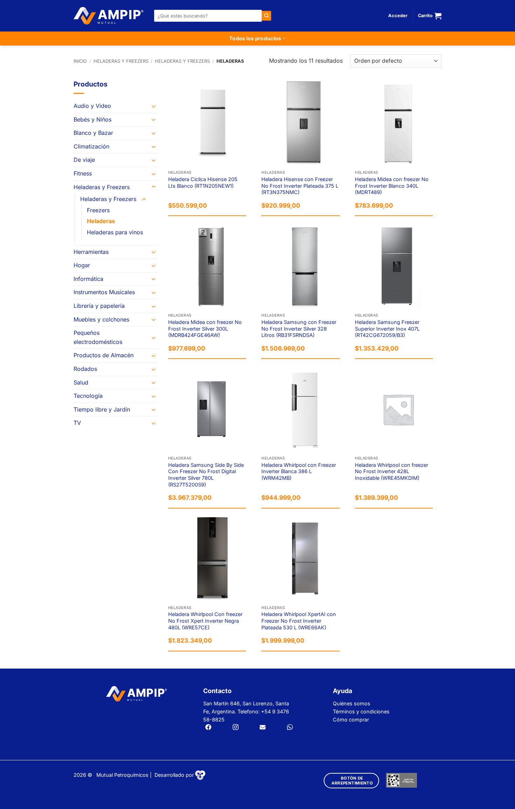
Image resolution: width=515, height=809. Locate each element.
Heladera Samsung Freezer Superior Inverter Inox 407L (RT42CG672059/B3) (387, 328)
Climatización (91, 146)
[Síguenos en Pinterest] (290, 728)
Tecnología (88, 395)
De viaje (84, 159)
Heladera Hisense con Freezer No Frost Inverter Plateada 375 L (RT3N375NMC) (299, 185)
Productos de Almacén (103, 355)
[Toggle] (153, 106)
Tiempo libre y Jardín (102, 409)
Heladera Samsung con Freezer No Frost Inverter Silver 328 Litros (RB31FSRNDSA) (298, 328)
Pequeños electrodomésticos (98, 337)
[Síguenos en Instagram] (235, 728)
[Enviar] (266, 15)
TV (77, 422)
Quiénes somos (351, 703)
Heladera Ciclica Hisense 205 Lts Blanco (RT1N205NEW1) (203, 182)
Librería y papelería (99, 305)
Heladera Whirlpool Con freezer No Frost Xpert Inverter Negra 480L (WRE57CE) (205, 620)
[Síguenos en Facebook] (208, 728)
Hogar (82, 265)
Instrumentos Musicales (104, 292)
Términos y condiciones (361, 711)
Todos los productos (255, 38)
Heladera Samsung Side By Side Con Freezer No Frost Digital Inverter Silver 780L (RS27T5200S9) (206, 475)
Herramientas (91, 251)
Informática (88, 278)
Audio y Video (92, 105)
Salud (81, 382)
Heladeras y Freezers (121, 61)
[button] (397, 16)
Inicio (80, 61)
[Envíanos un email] (262, 728)
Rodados (85, 368)
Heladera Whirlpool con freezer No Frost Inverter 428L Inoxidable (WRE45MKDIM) (391, 471)
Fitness (83, 173)
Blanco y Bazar (93, 132)
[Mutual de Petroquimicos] (109, 16)
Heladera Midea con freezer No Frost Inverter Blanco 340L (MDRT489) (391, 185)
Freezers (98, 210)
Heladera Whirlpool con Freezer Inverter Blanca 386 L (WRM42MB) (298, 471)
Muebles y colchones (101, 319)
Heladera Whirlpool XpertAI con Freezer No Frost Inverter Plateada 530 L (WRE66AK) (298, 620)
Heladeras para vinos (115, 232)
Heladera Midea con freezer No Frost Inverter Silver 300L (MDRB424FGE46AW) (205, 328)
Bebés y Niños (92, 119)
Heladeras (101, 220)
